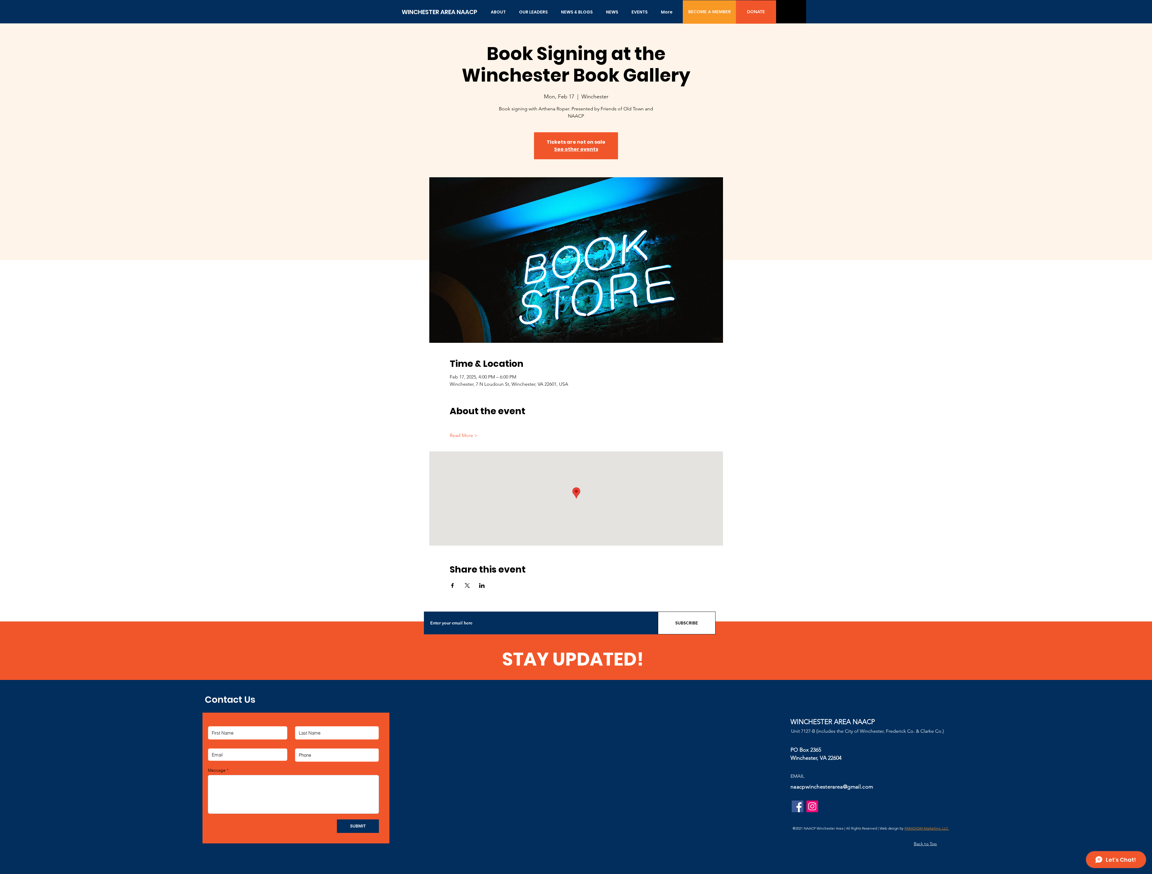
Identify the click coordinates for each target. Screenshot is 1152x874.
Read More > (464, 435)
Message (217, 770)
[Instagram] (812, 806)
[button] (498, 11)
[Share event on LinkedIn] (482, 585)
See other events (576, 149)
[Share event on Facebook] (452, 585)
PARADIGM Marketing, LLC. (926, 828)
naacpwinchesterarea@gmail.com (831, 786)
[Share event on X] (467, 585)
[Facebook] (797, 806)
